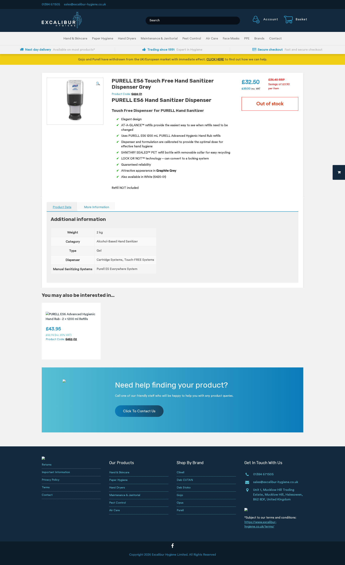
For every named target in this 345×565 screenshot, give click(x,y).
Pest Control (191, 38)
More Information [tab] (96, 207)
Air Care (212, 38)
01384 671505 (51, 4)
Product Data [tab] (62, 207)
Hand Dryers (127, 38)
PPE (247, 38)
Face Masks (231, 38)
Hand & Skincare (75, 38)
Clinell (180, 472)
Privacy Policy (50, 479)
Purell (180, 510)
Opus (180, 502)
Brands (259, 38)
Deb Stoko (184, 487)
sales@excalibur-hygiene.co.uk (85, 4)
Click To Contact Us (139, 411)
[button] (98, 83)
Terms (46, 487)
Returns (47, 464)
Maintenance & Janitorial (159, 38)
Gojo (180, 495)
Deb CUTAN (185, 480)
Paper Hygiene (102, 38)
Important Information (56, 472)
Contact (275, 38)
